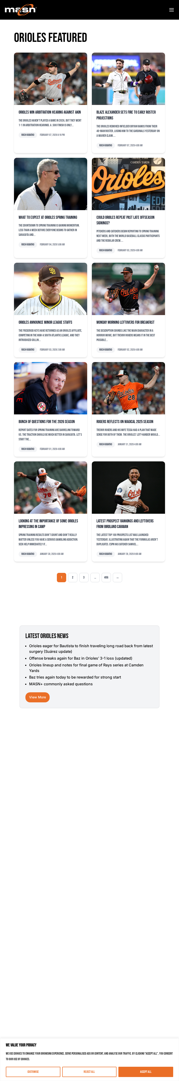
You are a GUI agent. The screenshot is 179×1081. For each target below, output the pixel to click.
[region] (89, 1059)
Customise (33, 1072)
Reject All (89, 1072)
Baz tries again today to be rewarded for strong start (75, 677)
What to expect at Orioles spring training (48, 217)
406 (106, 577)
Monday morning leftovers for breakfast (125, 322)
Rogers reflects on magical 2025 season (124, 421)
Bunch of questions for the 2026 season (47, 421)
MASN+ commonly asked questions (61, 684)
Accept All (145, 1072)
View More (37, 697)
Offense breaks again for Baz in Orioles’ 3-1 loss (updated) (80, 658)
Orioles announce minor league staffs (45, 322)
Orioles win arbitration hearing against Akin (50, 112)
